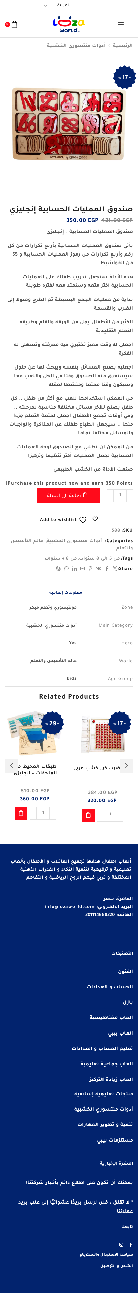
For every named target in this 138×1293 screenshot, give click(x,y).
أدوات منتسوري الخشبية (76, 46)
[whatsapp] (67, 570)
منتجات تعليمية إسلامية (103, 1094)
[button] (88, 815)
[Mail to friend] (83, 570)
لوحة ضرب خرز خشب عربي (102, 768)
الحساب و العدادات (110, 987)
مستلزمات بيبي (115, 1141)
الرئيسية (123, 46)
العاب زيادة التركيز (111, 1080)
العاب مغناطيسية (111, 1018)
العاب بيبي (120, 1034)
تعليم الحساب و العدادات (102, 1049)
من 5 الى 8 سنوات (99, 558)
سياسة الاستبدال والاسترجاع (106, 1255)
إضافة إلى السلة (65, 496)
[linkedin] (75, 570)
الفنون (125, 972)
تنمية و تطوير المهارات (105, 1125)
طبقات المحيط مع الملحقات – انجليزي (35, 770)
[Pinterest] (91, 570)
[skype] (59, 570)
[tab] (66, 593)
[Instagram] (121, 1245)
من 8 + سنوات (61, 558)
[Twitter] (114, 570)
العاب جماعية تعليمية (107, 1065)
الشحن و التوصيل (116, 1266)
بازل (128, 1003)
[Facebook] (107, 570)
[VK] (99, 570)
